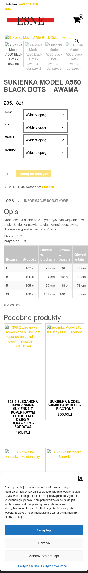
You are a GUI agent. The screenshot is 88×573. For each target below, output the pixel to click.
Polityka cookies (28, 566)
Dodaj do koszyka (34, 173)
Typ (7, 124)
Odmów (44, 542)
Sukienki (48, 186)
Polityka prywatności (54, 566)
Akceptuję (43, 529)
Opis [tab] (10, 200)
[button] (80, 478)
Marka (10, 137)
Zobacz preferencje (44, 555)
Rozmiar (11, 149)
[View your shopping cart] (77, 21)
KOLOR (9, 111)
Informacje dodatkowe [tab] (46, 200)
